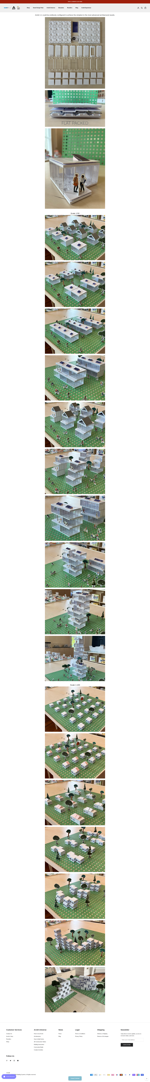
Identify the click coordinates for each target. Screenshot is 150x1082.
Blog (77, 7)
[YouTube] (17, 1061)
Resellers (69, 7)
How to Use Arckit (38, 1033)
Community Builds (38, 1047)
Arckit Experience (86, 7)
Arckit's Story (9, 1036)
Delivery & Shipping (102, 1033)
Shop (28, 7)
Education (61, 7)
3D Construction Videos (40, 1041)
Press (60, 1033)
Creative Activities (38, 1050)
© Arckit (8, 1072)
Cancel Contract (75, 1078)
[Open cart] (145, 8)
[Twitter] (10, 1061)
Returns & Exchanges (103, 1036)
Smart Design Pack (38, 7)
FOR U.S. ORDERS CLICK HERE (75, 1)
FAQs (7, 1041)
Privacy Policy (78, 1036)
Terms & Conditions (80, 1033)
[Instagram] (14, 1061)
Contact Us (9, 1033)
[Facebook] (6, 1061)
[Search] (142, 8)
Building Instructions (39, 1044)
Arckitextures (37, 1036)
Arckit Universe (51, 7)
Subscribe (127, 1044)
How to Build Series (39, 1039)
